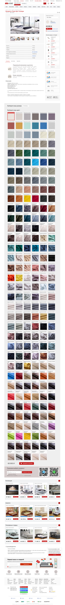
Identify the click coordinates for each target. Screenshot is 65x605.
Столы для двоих (46, 583)
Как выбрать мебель (38, 0)
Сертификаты (51, 588)
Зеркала (36, 583)
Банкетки (36, 581)
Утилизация (34, 592)
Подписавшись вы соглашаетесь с (19, 567)
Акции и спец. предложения (43, 587)
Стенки (29, 580)
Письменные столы (46, 581)
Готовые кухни (9, 583)
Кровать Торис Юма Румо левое (25, 505)
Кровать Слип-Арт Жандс (38, 483)
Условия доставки (34, 587)
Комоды (25, 583)
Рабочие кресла (46, 582)
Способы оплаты (41, 588)
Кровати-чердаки (21, 582)
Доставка (27, 0)
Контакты (22, 0)
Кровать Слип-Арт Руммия (24, 483)
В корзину (49, 28)
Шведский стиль (59, 0)
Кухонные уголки (10, 582)
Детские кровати (21, 580)
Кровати (25, 580)
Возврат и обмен (34, 588)
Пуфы (14, 581)
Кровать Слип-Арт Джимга (53, 527)
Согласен (54, 554)
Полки (40, 583)
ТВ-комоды (29, 583)
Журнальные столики (31, 582)
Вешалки (36, 582)
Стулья (8, 581)
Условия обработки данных (43, 592)
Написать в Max (24, 590)
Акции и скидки (16, 0)
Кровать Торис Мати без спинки (53, 505)
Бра (51, 581)
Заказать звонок (27, 472)
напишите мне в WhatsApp (12, 474)
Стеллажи (40, 582)
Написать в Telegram (24, 588)
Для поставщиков (34, 591)
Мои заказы (52, 0)
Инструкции (41, 591)
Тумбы (25, 582)
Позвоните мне (18, 4)
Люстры (52, 580)
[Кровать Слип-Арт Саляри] (12, 38)
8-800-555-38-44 (17, 3)
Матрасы (25, 581)
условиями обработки (21, 475)
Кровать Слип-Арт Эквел (38, 527)
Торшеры (52, 582)
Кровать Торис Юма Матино (10, 505)
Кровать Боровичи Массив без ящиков (40, 505)
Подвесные (15, 583)
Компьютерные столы (47, 580)
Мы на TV (31, 0)
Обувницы (36, 580)
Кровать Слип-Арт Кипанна (10, 527)
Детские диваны (21, 581)
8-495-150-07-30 (17, 2)
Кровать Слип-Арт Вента (9, 483)
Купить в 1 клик (55, 28)
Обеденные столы (10, 580)
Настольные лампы (53, 583)
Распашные (40, 580)
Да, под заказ (34, 51)
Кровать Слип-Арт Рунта (23, 527)
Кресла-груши (15, 582)
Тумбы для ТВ (30, 581)
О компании (50, 587)
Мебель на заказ (46, 0)
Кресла (15, 580)
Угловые (40, 581)
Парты (19, 583)
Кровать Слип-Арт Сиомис (53, 483)
